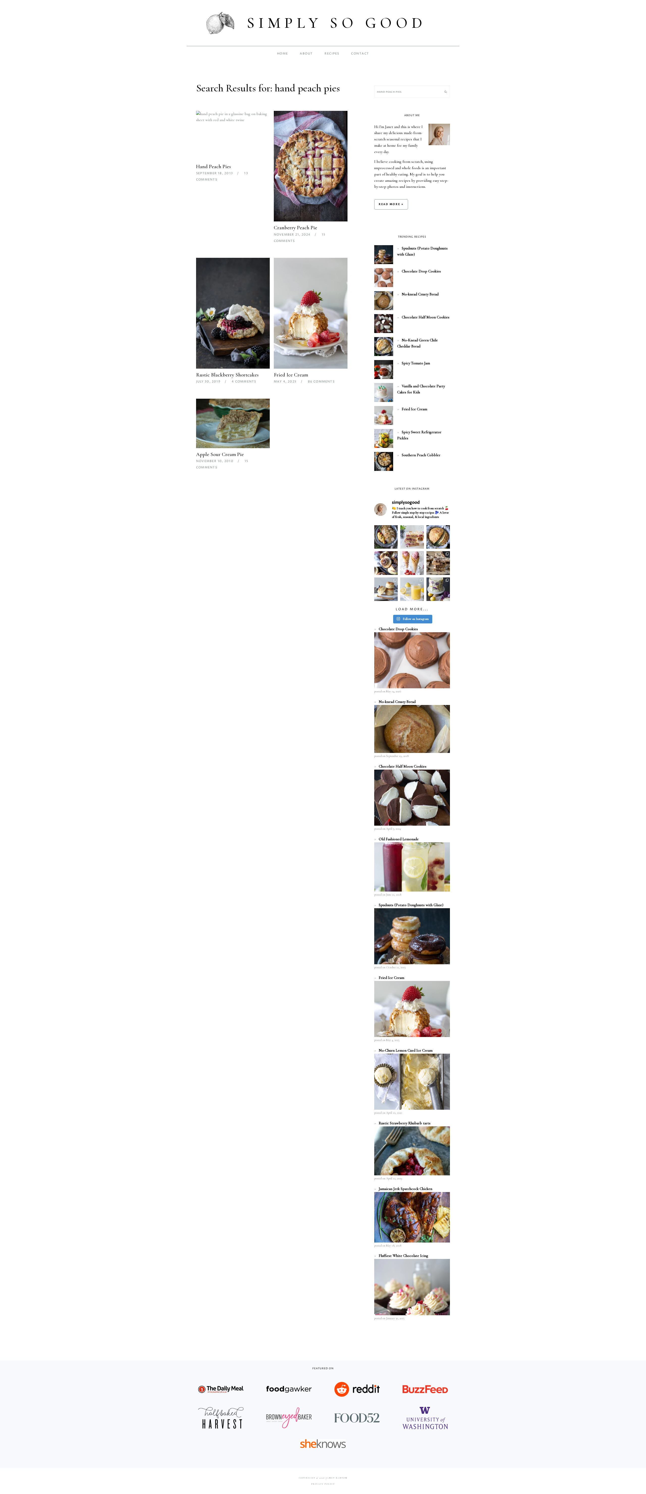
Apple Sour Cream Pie (220, 454)
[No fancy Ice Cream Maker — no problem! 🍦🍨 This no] (412, 563)
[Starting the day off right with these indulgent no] (386, 563)
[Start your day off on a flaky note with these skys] (386, 589)
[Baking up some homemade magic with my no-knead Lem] (438, 537)
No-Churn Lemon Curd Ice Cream (406, 1050)
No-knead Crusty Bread (420, 294)
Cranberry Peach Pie (295, 227)
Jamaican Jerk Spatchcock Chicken (405, 1188)
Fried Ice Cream (291, 375)
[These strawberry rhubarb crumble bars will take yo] (412, 537)
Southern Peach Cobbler (421, 455)
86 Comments (321, 381)
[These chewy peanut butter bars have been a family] (438, 563)
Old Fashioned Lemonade (399, 839)
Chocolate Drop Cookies (421, 271)
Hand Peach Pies (213, 166)
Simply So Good (336, 23)
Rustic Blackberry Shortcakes (227, 375)
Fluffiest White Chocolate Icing (403, 1255)
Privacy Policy (323, 1484)
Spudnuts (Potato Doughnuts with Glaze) (411, 905)
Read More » (391, 204)
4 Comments (244, 381)
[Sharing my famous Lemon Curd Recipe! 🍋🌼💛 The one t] (412, 589)
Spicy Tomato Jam (416, 363)
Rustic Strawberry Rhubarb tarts (404, 1123)
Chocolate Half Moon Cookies (425, 317)
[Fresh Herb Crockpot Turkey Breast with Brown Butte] (386, 537)
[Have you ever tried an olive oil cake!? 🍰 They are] (438, 589)
